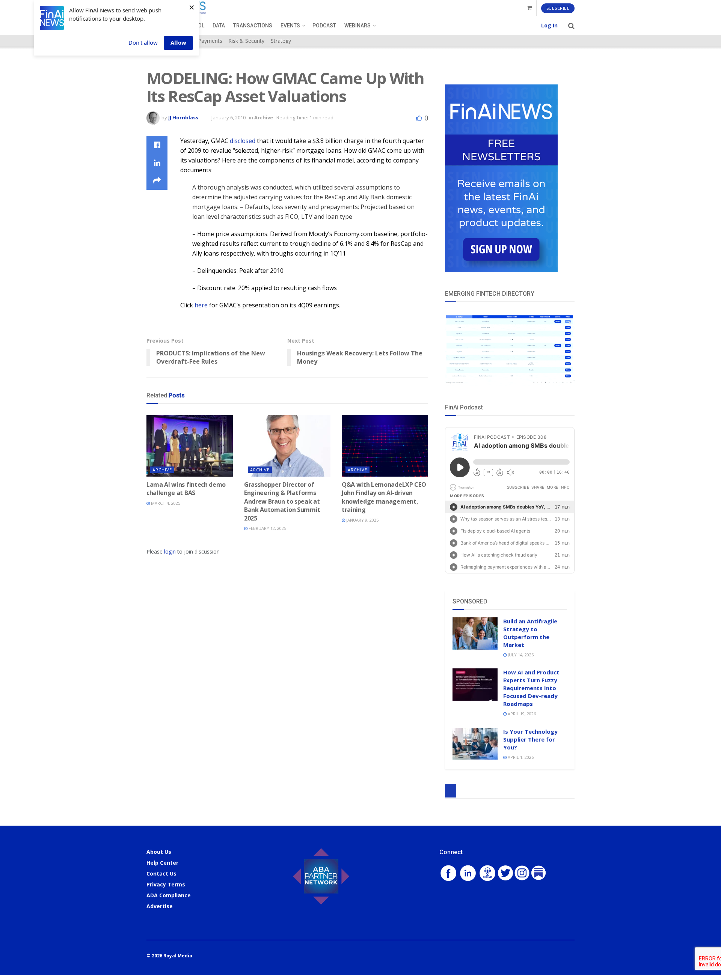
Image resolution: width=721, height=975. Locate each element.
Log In (549, 25)
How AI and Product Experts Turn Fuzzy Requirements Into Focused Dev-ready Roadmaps (531, 687)
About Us (158, 851)
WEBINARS (357, 26)
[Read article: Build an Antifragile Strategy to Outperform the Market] (475, 633)
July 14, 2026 (520, 655)
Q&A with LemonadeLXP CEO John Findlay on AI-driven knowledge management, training (384, 497)
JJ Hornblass (183, 117)
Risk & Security (246, 40)
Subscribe (558, 8)
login (170, 551)
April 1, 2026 (520, 757)
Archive (263, 117)
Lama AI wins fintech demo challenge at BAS (186, 488)
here (201, 305)
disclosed (242, 141)
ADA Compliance (168, 895)
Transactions (252, 26)
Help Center (162, 862)
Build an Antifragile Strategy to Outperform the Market (530, 632)
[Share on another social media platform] (156, 181)
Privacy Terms (165, 884)
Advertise (159, 906)
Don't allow (143, 42)
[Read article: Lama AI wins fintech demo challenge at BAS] (189, 446)
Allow (178, 42)
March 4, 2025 (165, 503)
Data (219, 26)
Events (290, 26)
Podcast (324, 26)
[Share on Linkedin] (156, 163)
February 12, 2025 (266, 528)
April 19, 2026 (521, 713)
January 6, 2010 (228, 117)
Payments (210, 40)
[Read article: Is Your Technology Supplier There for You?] (475, 744)
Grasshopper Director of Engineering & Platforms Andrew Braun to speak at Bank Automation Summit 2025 (282, 501)
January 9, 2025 (362, 520)
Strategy (281, 40)
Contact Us (161, 873)
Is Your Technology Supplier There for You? (530, 739)
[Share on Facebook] (156, 145)
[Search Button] (571, 25)
